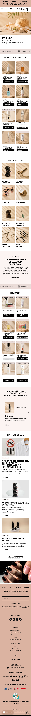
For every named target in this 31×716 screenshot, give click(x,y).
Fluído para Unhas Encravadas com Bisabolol (7, 78)
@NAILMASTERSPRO (15, 557)
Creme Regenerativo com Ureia (22, 148)
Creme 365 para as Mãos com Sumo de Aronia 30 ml (21, 312)
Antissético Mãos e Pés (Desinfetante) (8, 148)
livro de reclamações (15, 639)
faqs (15, 637)
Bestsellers (5, 76)
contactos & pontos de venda (15, 653)
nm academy (15, 648)
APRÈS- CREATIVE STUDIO (20, 712)
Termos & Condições (15, 630)
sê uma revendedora (15, 650)
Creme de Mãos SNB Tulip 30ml (21, 356)
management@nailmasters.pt (15, 662)
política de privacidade (16, 635)
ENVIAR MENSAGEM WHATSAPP (16, 667)
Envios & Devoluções (15, 632)
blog (15, 655)
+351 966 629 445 (15, 664)
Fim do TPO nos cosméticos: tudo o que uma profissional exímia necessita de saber (15, 464)
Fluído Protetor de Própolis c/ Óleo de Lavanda (22, 78)
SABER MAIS (15, 277)
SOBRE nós (15, 646)
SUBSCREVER (15, 603)
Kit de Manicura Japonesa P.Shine (21, 334)
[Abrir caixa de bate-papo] (27, 712)
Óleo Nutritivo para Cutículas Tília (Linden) (8, 334)
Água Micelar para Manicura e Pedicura (22, 126)
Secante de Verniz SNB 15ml (8, 356)
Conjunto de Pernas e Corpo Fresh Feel (8, 311)
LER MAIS (5, 478)
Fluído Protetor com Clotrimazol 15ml (8, 102)
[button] (2, 9)
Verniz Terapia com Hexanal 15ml (8, 124)
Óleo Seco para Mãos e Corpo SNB (8, 378)
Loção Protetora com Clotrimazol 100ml (22, 102)
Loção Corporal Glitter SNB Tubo (21, 378)
